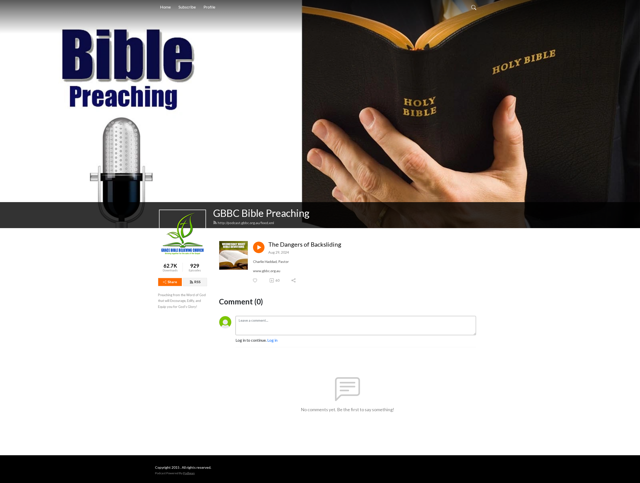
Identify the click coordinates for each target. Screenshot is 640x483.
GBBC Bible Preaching (261, 213)
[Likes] (255, 280)
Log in (272, 340)
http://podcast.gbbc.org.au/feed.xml (246, 223)
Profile (209, 7)
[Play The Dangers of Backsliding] (258, 247)
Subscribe (187, 7)
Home (165, 7)
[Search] (473, 7)
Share (172, 282)
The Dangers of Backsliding (304, 244)
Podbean (189, 473)
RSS (197, 282)
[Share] (294, 280)
